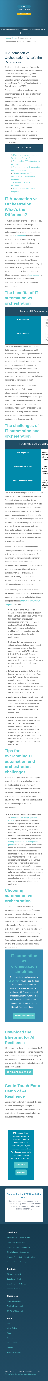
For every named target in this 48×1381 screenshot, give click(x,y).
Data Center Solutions (15, 1279)
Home (7, 38)
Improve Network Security (16, 1262)
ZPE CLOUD (24, 14)
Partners (10, 1348)
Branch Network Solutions (16, 1284)
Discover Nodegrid (14, 1274)
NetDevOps (29, 70)
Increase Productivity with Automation (21, 1257)
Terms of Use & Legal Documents (25, 1374)
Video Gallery (12, 1328)
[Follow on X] (24, 2)
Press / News (12, 1343)
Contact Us (21, 1172)
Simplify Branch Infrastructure (26, 80)
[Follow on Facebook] (28, 2)
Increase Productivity (30, 67)
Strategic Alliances (14, 1352)
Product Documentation (15, 1306)
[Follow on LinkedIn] (19, 2)
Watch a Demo (21, 1165)
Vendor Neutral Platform (15, 83)
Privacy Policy (9, 1374)
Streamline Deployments (16, 1242)
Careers (10, 1338)
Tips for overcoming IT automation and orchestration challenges (23, 176)
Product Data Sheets (14, 1301)
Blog (14, 38)
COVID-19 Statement (15, 1311)
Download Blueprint (19, 1072)
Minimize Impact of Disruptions (18, 1247)
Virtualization (31, 83)
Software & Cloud (13, 1289)
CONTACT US (24, 6)
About (9, 1333)
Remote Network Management (17, 77)
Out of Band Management (25, 74)
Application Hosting (13, 67)
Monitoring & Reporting (14, 70)
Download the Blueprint (24, 1016)
